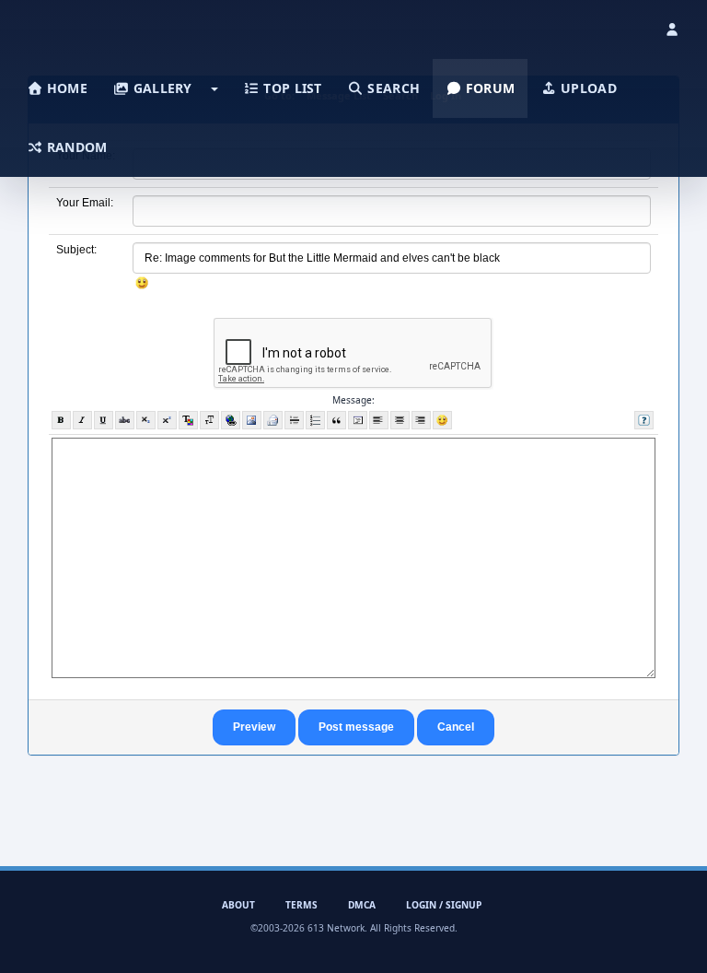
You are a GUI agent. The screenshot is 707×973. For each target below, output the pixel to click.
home (65, 88)
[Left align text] (378, 420)
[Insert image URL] (251, 420)
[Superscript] (167, 420)
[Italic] (82, 420)
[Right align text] (421, 420)
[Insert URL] (230, 420)
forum (489, 88)
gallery (160, 88)
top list (291, 88)
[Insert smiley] (442, 420)
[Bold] (61, 420)
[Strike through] (124, 420)
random (75, 147)
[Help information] (644, 420)
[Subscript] (146, 420)
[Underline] (103, 420)
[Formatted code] (357, 420)
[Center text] (400, 420)
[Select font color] (188, 420)
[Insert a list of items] (315, 420)
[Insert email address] (273, 420)
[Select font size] (209, 420)
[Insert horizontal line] (294, 420)
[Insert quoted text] (336, 420)
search (392, 88)
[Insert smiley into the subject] (142, 283)
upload (587, 88)
